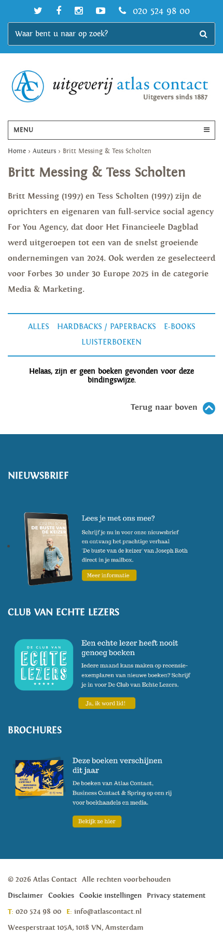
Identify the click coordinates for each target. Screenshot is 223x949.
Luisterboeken (111, 342)
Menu (23, 130)
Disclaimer (25, 896)
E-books (180, 327)
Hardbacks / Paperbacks (106, 327)
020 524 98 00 (160, 11)
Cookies (61, 896)
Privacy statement (176, 896)
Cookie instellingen (110, 896)
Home (17, 151)
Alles (38, 327)
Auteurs (44, 151)
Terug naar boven (164, 407)
